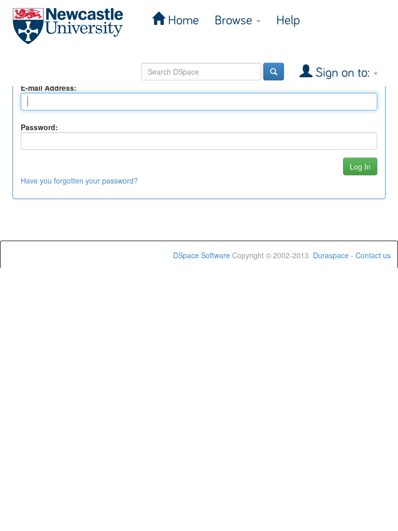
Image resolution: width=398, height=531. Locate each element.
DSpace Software (201, 255)
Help (288, 20)
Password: (39, 127)
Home (182, 20)
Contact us (373, 255)
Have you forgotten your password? (79, 180)
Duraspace (331, 255)
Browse (235, 20)
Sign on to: (342, 72)
